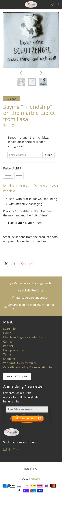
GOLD (19, 175)
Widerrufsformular (17, 376)
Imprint (8, 346)
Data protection (13, 350)
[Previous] (22, 73)
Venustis (35, 478)
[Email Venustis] (5, 450)
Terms (7, 354)
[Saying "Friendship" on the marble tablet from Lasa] (31, 40)
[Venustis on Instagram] (13, 450)
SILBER (8, 175)
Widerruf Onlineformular (19, 363)
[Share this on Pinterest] (23, 264)
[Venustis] (31, 4)
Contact (8, 341)
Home (7, 333)
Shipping (9, 359)
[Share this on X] (6, 264)
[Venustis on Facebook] (9, 450)
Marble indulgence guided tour (24, 337)
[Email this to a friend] (31, 264)
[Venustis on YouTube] (17, 450)
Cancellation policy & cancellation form (29, 367)
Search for (10, 328)
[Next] (39, 73)
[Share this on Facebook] (14, 264)
